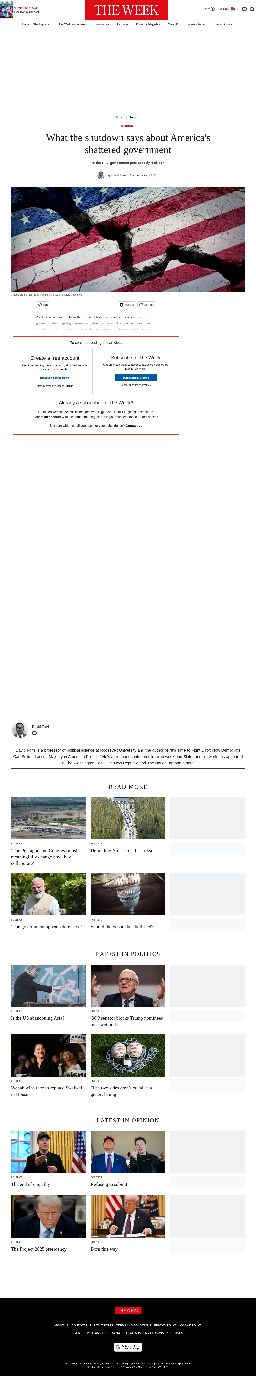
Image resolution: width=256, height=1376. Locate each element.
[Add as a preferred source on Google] (128, 1347)
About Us (61, 1325)
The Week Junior (195, 24)
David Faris (118, 175)
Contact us (134, 425)
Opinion (127, 126)
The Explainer (42, 24)
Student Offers (223, 24)
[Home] (25, 24)
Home (120, 117)
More (171, 24)
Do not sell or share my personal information (148, 1332)
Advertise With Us (85, 1332)
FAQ (105, 1332)
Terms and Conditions (133, 1325)
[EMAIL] (35, 733)
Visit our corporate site (178, 1363)
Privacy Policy (165, 1325)
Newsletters (102, 24)
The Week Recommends (73, 24)
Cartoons (122, 24)
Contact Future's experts (92, 1325)
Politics (133, 117)
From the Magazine (148, 24)
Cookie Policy (191, 1325)
